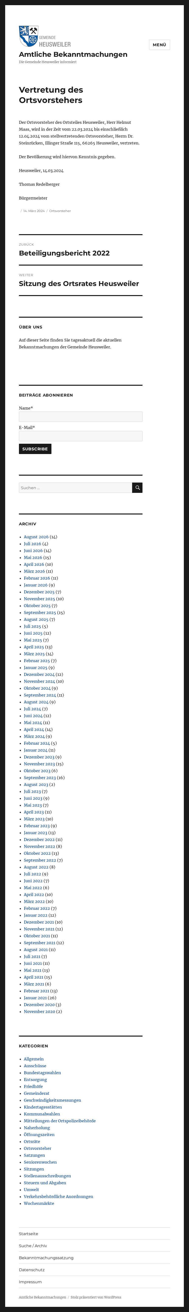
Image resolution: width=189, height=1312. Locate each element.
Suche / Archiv (33, 1245)
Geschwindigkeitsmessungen (52, 1100)
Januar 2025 (35, 667)
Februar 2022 (37, 908)
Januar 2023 (35, 832)
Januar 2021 (35, 997)
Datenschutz (32, 1270)
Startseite (28, 1233)
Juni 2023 (33, 798)
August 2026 (36, 536)
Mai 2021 (32, 970)
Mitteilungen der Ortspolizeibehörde (60, 1120)
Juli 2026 (32, 543)
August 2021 (36, 949)
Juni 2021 (33, 963)
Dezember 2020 (39, 1004)
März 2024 (34, 736)
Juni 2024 (33, 715)
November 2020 (39, 1011)
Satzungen (34, 1155)
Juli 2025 (32, 626)
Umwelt (31, 1189)
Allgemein (34, 1058)
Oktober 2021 (37, 935)
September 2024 (40, 695)
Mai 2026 (33, 557)
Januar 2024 (35, 750)
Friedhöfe (33, 1086)
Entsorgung (35, 1079)
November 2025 (39, 598)
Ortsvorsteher (60, 211)
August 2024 (36, 701)
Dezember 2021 (39, 922)
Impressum (30, 1282)
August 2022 (36, 867)
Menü (159, 45)
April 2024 (34, 729)
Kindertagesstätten (43, 1107)
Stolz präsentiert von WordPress (96, 1297)
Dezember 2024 (39, 674)
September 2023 (40, 777)
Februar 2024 (37, 743)
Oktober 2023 (37, 770)
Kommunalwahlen (42, 1114)
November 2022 (39, 846)
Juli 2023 (32, 791)
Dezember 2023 (39, 757)
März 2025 (34, 653)
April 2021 (33, 977)
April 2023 (34, 812)
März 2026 (34, 571)
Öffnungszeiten (39, 1134)
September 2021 (39, 942)
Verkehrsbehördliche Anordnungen (58, 1196)
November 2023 (39, 763)
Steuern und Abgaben (45, 1182)
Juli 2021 (32, 956)
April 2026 (34, 564)
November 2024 (39, 681)
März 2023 (34, 818)
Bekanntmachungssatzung (46, 1257)
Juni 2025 (33, 633)
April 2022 (34, 894)
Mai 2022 (33, 887)
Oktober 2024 (37, 688)
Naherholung (37, 1127)
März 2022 (34, 901)
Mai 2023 (33, 805)
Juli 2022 (32, 873)
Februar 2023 (37, 825)
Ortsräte (32, 1141)
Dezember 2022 (39, 839)
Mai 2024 (33, 722)
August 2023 (36, 784)
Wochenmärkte (39, 1203)
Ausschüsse (35, 1065)
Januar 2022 (35, 915)
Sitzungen (34, 1169)
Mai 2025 (33, 640)
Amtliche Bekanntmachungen (73, 54)
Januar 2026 (36, 585)
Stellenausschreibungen (47, 1175)
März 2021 (34, 984)
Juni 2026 (33, 550)
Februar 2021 (36, 990)
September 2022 (40, 860)
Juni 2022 (33, 880)
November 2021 (39, 929)
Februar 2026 (37, 578)
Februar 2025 (37, 660)
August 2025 (36, 619)
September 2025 (40, 612)
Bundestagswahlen (42, 1072)
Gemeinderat (36, 1093)
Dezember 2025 (39, 591)
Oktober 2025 (37, 605)
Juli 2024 (32, 708)
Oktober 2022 (37, 853)
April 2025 (34, 646)
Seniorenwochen (40, 1162)
